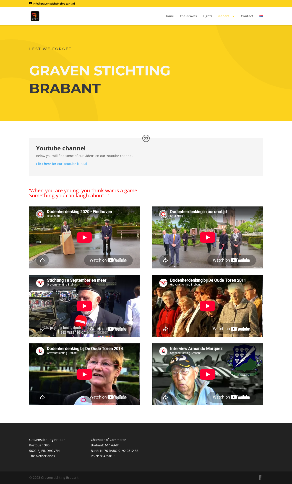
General (224, 16)
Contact (247, 16)
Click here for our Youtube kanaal (61, 164)
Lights (207, 16)
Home (169, 16)
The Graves (188, 16)
